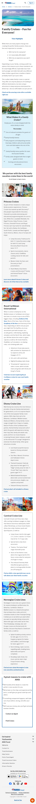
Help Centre (5, 754)
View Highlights (17, 39)
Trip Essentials (7, 739)
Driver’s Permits (7, 766)
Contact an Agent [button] (12, 714)
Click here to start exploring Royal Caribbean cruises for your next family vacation (16, 377)
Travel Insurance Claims (9, 760)
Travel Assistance (7, 751)
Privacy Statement (24, 792)
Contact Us (5, 748)
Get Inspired (6, 737)
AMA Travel (6, 742)
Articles (10, 6)
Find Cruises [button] (10, 721)
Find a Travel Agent (8, 757)
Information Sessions (8, 763)
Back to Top (18, 800)
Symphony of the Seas (11, 323)
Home (3, 6)
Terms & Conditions (11, 792)
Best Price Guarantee (17, 794)
